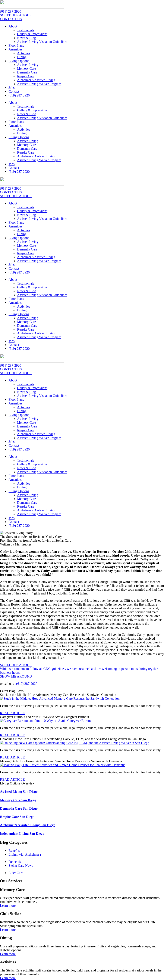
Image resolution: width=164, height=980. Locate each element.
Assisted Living (27, 64)
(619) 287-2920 (19, 95)
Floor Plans (16, 45)
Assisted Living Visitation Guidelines (42, 41)
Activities (23, 53)
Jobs (12, 87)
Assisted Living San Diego (19, 791)
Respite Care (25, 76)
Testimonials (25, 30)
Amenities (15, 49)
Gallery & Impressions (32, 34)
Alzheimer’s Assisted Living (36, 80)
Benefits (14, 850)
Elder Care (16, 873)
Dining (21, 57)
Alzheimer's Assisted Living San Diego (27, 825)
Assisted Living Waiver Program (39, 84)
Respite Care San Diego (17, 817)
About (13, 26)
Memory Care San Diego (18, 800)
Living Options (19, 61)
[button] (12, 713)
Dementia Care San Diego (19, 808)
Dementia (15, 861)
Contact (14, 91)
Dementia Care (27, 72)
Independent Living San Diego (22, 833)
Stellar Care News (21, 865)
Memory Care (26, 68)
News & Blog (26, 38)
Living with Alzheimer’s (25, 854)
